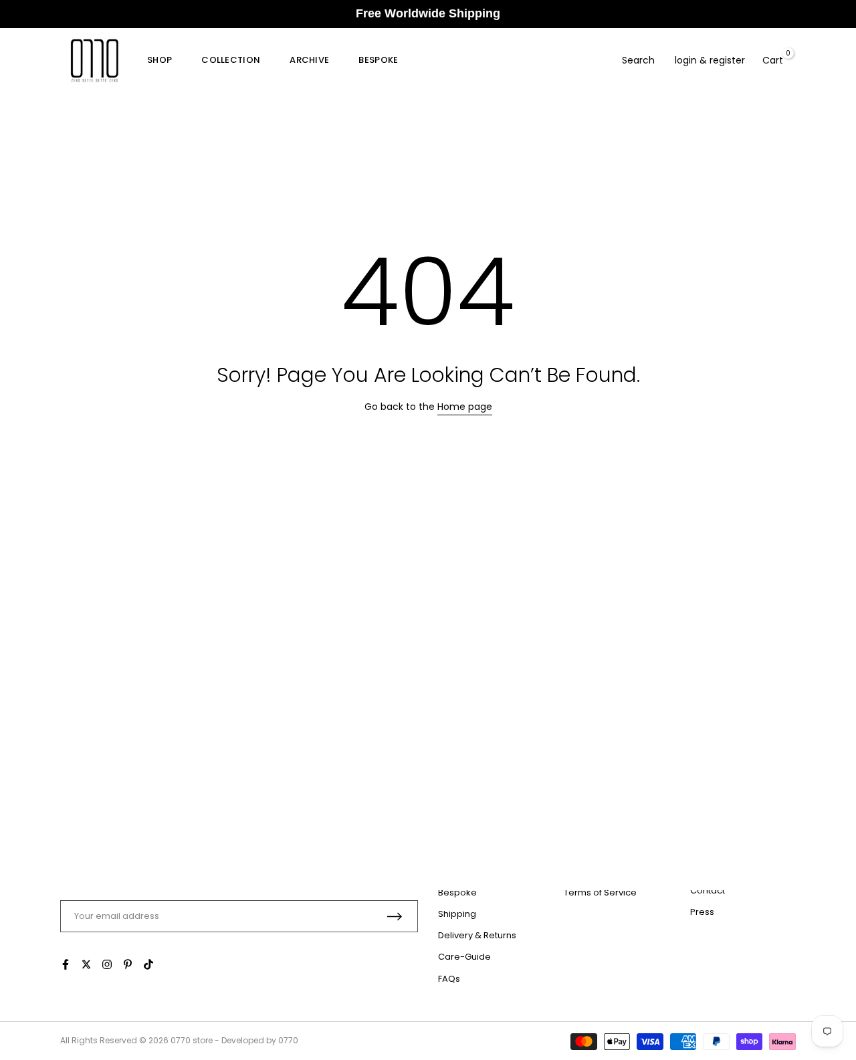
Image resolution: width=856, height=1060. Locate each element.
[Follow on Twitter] (86, 964)
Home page (464, 406)
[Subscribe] (394, 917)
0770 (181, 1040)
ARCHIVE (309, 60)
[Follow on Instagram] (107, 964)
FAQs (449, 978)
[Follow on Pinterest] (127, 964)
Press (702, 912)
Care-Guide (464, 956)
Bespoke (457, 892)
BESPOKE (378, 60)
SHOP (159, 60)
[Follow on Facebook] (65, 964)
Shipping (457, 914)
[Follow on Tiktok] (148, 964)
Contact (707, 890)
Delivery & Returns (477, 935)
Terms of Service (600, 892)
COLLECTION (230, 60)
